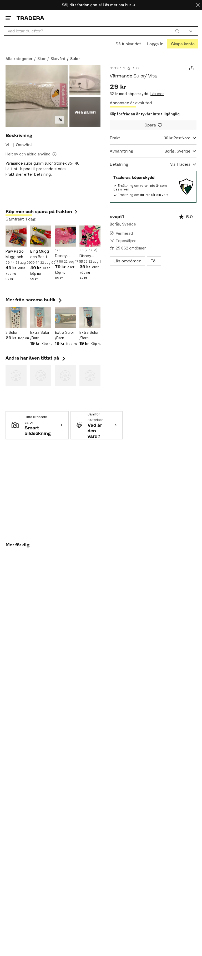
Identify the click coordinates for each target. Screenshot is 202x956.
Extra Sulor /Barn (39, 335)
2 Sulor (12, 332)
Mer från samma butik (34, 299)
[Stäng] (197, 5)
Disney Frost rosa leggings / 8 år (65, 255)
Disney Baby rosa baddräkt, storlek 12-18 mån (88, 255)
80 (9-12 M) (88, 250)
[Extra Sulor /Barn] (40, 317)
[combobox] (93, 31)
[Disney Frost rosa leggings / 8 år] (65, 236)
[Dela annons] (191, 68)
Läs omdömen (127, 261)
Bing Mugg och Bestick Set (40, 254)
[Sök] (177, 30)
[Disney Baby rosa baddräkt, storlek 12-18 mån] (89, 236)
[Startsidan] (30, 18)
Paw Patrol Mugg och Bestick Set (16, 254)
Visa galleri (85, 112)
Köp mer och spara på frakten (39, 211)
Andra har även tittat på (36, 358)
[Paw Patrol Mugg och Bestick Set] (16, 236)
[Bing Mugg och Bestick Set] (40, 236)
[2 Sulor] (16, 317)
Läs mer (157, 93)
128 (57, 250)
